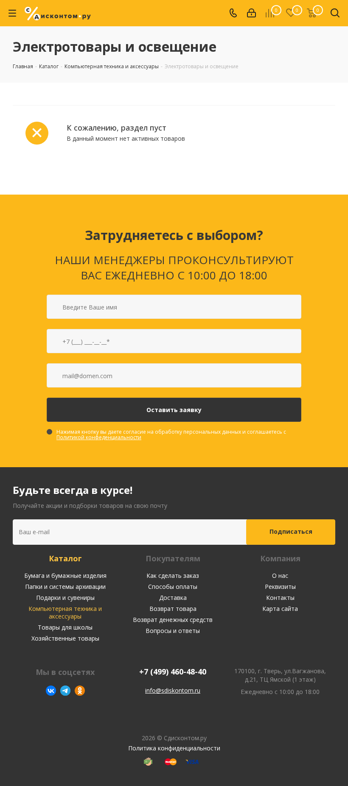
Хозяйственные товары (65, 638)
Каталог (65, 558)
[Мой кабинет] (251, 13)
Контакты (280, 598)
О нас (280, 575)
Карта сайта (280, 609)
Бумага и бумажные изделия (65, 575)
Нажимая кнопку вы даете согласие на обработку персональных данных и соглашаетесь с (171, 434)
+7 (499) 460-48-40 (172, 672)
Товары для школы (65, 627)
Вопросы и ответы (173, 631)
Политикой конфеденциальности (98, 437)
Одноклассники (80, 691)
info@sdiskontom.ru (172, 690)
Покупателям (173, 558)
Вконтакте (51, 691)
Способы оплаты (172, 587)
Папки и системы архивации (65, 587)
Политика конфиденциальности (174, 748)
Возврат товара (172, 609)
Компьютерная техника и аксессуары (65, 612)
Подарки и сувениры (65, 598)
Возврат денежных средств (173, 620)
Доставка (173, 598)
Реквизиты (280, 587)
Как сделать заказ (172, 575)
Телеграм (65, 691)
